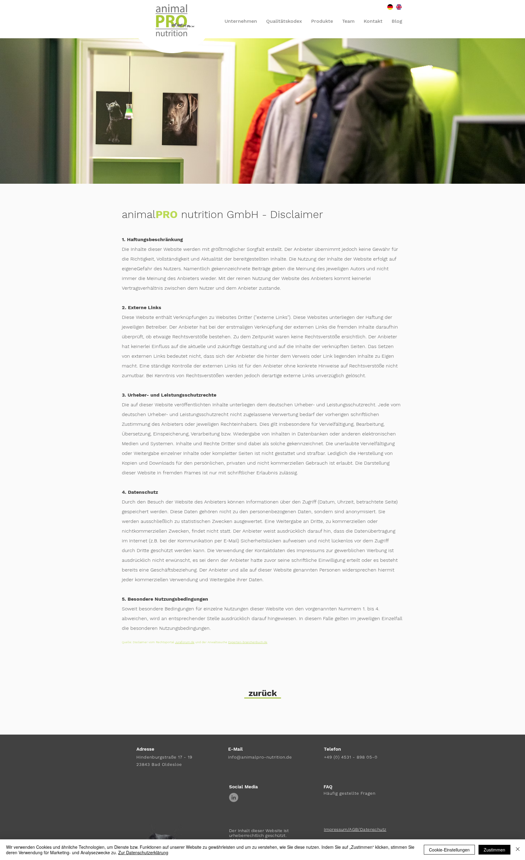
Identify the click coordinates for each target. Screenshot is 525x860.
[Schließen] (517, 849)
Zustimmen (494, 850)
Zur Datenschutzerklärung (143, 852)
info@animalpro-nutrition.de (260, 757)
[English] (398, 7)
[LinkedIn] (233, 797)
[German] (390, 7)
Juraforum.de (184, 642)
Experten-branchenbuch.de (247, 642)
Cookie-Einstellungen (449, 850)
